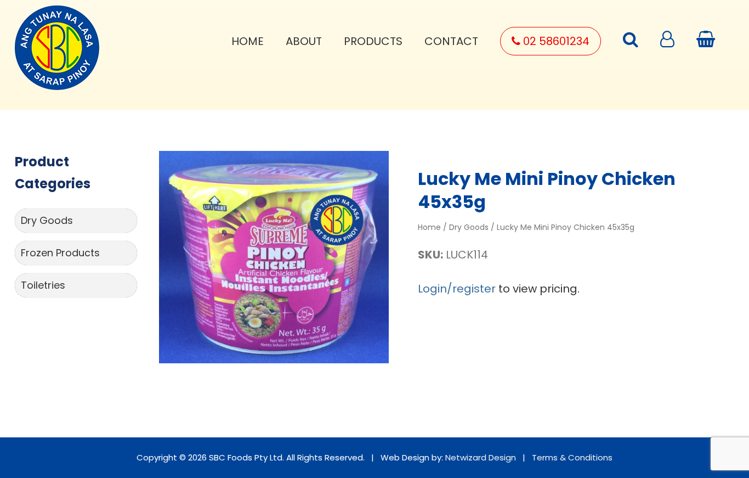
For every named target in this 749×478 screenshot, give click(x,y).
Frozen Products (60, 253)
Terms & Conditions (572, 457)
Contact (451, 41)
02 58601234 (554, 41)
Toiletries (43, 285)
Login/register (457, 288)
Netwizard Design (480, 457)
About (304, 41)
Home (247, 41)
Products (373, 41)
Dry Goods (47, 220)
